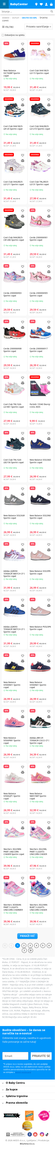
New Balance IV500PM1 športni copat (12, 740)
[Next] (24, 950)
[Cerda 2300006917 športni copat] (40, 333)
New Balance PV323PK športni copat (40, 628)
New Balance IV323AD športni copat (40, 461)
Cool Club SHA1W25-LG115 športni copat (39, 71)
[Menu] (4, 4)
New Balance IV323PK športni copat (40, 572)
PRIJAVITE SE (41, 1056)
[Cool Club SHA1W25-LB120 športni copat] (14, 110)
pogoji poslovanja (23, 1072)
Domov (5, 17)
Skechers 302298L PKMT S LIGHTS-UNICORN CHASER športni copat (38, 853)
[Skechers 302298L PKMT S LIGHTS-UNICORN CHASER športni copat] (40, 833)
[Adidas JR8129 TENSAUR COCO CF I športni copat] (40, 722)
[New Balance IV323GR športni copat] (14, 499)
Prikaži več (27, 936)
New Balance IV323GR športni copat (14, 516)
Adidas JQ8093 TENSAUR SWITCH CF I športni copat (14, 629)
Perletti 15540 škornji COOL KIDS (40, 405)
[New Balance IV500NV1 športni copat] (40, 666)
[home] (19, 4)
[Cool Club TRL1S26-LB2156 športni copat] (14, 444)
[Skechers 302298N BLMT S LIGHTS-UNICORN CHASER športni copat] (40, 889)
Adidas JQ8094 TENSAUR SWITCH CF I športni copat (14, 573)
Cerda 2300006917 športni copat (39, 349)
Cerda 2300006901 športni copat (39, 238)
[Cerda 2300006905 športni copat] (40, 277)
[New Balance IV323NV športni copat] (40, 499)
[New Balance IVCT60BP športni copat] (14, 55)
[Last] (30, 950)
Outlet (15, 17)
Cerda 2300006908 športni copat (13, 349)
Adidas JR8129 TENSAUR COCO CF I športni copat (39, 740)
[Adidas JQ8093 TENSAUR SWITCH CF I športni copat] (14, 611)
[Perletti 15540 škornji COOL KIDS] (40, 388)
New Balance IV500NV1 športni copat (38, 685)
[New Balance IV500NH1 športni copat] (14, 666)
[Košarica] (51, 4)
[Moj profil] (46, 4)
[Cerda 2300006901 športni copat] (40, 221)
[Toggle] (3, 1083)
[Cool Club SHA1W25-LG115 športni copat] (40, 55)
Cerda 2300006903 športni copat (13, 294)
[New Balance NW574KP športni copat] (40, 778)
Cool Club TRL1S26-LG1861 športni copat (14, 405)
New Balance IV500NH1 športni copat (12, 685)
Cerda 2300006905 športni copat (39, 294)
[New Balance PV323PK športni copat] (40, 611)
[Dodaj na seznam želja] (22, 43)
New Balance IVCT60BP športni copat (12, 73)
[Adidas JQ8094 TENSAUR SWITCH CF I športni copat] (14, 555)
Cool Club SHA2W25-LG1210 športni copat (40, 127)
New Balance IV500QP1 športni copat (12, 796)
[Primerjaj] (22, 49)
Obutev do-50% (29, 17)
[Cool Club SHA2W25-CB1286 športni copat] (14, 221)
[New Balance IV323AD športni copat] (40, 444)
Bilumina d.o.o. (27, 1143)
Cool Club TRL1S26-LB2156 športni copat (14, 461)
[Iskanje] (51, 11)
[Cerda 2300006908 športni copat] (14, 333)
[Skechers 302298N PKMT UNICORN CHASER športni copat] (14, 833)
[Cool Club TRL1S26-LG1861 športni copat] (14, 388)
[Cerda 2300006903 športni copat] (14, 277)
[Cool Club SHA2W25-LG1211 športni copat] (14, 166)
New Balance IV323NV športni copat (40, 516)
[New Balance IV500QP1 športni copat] (14, 778)
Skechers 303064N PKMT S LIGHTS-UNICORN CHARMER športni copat (13, 909)
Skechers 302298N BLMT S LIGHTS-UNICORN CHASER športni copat (38, 909)
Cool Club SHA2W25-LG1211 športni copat (14, 183)
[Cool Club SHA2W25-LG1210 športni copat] (40, 110)
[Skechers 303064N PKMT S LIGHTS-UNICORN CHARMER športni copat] (14, 889)
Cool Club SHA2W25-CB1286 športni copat (14, 238)
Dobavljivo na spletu (15, 35)
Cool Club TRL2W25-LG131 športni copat (39, 183)
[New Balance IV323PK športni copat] (40, 555)
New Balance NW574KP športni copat (38, 796)
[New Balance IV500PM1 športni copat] (14, 722)
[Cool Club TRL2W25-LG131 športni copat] (40, 166)
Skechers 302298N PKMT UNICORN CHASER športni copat (14, 851)
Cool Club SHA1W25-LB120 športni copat (13, 127)
